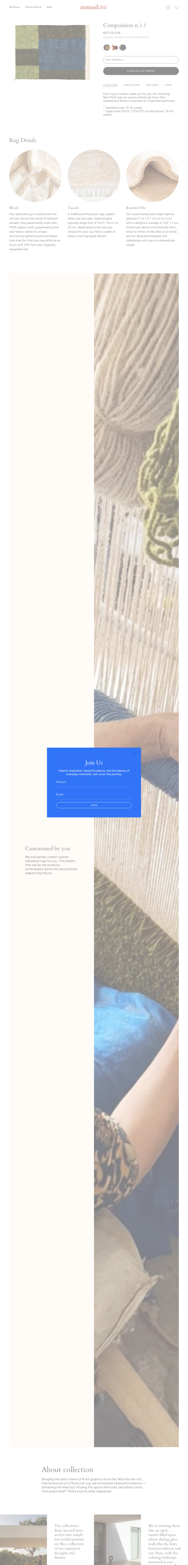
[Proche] (134, 753)
